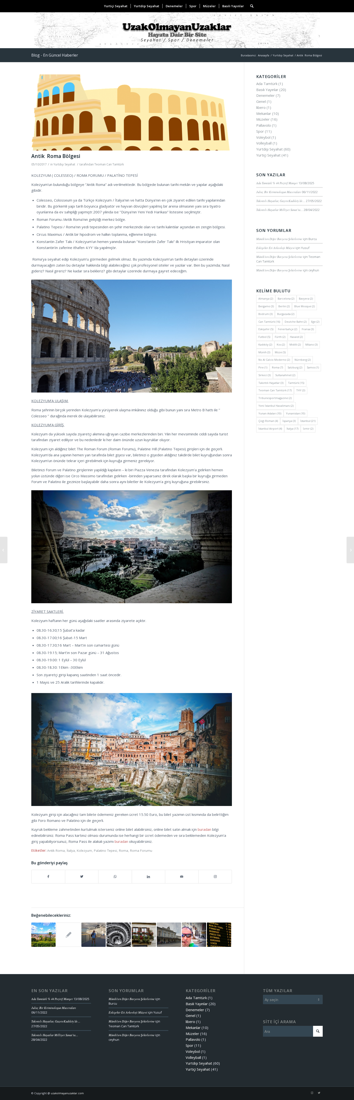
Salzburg (295, 367)
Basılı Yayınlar (267, 89)
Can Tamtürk (269, 321)
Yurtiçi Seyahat (268, 155)
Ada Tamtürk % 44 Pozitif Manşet (277, 183)
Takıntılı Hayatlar (270, 383)
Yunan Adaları (269, 413)
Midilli (295, 344)
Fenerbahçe (287, 329)
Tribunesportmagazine (275, 398)
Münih (264, 352)
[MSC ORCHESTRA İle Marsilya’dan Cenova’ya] (93, 935)
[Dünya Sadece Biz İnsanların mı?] (3, 550)
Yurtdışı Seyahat (64, 164)
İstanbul (307, 421)
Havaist (296, 337)
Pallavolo (263, 125)
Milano (311, 344)
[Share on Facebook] (48, 876)
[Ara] (250, 6)
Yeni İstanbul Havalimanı (276, 405)
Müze (280, 352)
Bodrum (265, 314)
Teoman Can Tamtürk (109, 164)
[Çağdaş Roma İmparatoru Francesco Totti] (350, 550)
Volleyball (264, 143)
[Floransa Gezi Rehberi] (43, 935)
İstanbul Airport (270, 428)
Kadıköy (265, 344)
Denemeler (265, 95)
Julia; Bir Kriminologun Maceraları (278, 192)
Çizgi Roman (268, 421)
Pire (262, 367)
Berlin (284, 306)
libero (261, 107)
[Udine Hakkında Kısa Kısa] (169, 935)
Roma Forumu (141, 850)
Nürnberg (303, 359)
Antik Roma (56, 850)
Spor (260, 131)
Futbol (264, 337)
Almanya (265, 298)
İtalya (71, 850)
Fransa (308, 329)
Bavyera (306, 298)
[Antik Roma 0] (131, 112)
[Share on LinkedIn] (148, 876)
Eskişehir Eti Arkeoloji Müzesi (275, 248)
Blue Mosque (304, 306)
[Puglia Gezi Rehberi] (194, 935)
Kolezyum (84, 850)
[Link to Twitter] (319, 1092)
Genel (261, 101)
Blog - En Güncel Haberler (54, 55)
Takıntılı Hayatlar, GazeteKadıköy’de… (280, 201)
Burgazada (285, 314)
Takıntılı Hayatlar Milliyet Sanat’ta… (279, 210)
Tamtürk (296, 383)
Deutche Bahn (296, 321)
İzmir (308, 428)
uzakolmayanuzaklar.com (67, 1093)
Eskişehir (265, 329)
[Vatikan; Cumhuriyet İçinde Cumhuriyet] (118, 935)
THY (300, 390)
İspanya (289, 421)
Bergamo (266, 306)
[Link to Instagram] (215, 876)
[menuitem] (116, 6)
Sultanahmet (285, 375)
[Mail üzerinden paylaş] (181, 876)
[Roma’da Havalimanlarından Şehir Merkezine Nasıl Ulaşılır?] (219, 935)
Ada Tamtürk (266, 83)
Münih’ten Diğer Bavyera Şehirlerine (279, 239)
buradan (204, 829)
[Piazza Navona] (144, 935)
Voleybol (263, 137)
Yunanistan (295, 413)
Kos (281, 344)
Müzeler (263, 119)
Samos (313, 367)
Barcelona (286, 298)
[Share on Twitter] (81, 876)
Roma (123, 850)
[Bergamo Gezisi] (68, 935)
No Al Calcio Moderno (274, 359)
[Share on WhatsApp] (115, 876)
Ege (315, 321)
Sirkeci (264, 375)
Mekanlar (263, 113)
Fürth (280, 337)
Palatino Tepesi (105, 850)
